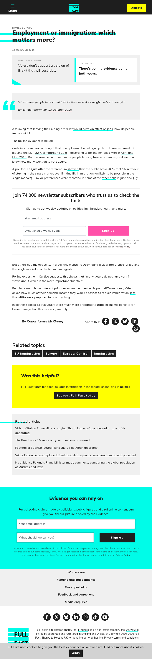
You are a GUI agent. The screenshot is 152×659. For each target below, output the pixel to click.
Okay (76, 653)
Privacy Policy (123, 247)
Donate (137, 7)
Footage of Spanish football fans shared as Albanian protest (56, 447)
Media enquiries (76, 602)
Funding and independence (76, 579)
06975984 (132, 630)
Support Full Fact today (75, 395)
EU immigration (27, 353)
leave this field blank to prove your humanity (16, 491)
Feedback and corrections (76, 594)
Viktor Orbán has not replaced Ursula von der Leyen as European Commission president (75, 455)
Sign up (108, 230)
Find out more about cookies (123, 647)
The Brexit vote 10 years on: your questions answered (52, 440)
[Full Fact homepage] (74, 8)
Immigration (104, 353)
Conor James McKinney (45, 321)
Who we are (76, 572)
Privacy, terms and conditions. (121, 638)
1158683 (83, 630)
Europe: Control (76, 353)
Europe (51, 353)
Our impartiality (76, 587)
